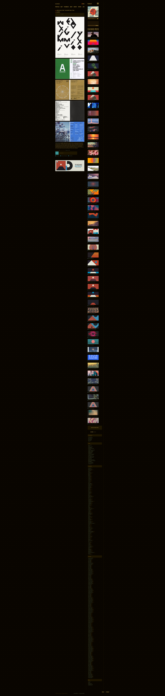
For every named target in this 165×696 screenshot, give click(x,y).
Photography (90, 521)
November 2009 (90, 649)
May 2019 (89, 561)
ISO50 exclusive (90, 508)
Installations (90, 503)
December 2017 (90, 571)
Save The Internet (90, 462)
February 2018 (90, 569)
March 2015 (89, 597)
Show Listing (90, 536)
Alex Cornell (90, 438)
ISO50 (89, 507)
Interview (89, 505)
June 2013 (89, 614)
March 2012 (89, 626)
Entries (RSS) (76, 693)
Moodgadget (90, 461)
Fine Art (89, 491)
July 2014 (89, 603)
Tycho (89, 545)
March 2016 (89, 588)
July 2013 (89, 613)
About (71, 6)
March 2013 (89, 616)
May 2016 (89, 586)
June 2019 (89, 560)
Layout (89, 510)
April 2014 (89, 606)
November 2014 (90, 600)
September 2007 (90, 670)
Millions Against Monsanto (91, 460)
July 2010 (89, 642)
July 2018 (89, 565)
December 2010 (90, 638)
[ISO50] (58, 3)
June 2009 (89, 653)
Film (88, 490)
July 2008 (89, 662)
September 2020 (90, 558)
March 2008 (89, 665)
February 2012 (90, 627)
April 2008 (89, 664)
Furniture (89, 493)
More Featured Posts (95, 427)
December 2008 (90, 658)
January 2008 (90, 667)
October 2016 (90, 582)
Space (89, 538)
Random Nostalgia (90, 531)
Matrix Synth (90, 458)
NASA (89, 518)
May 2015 (89, 595)
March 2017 (89, 578)
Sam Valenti (89, 440)
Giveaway (89, 495)
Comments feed (90, 684)
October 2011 (90, 630)
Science (89, 534)
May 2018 (89, 567)
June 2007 (89, 671)
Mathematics (90, 513)
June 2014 (89, 604)
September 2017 (90, 573)
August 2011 (90, 632)
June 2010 (89, 643)
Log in (89, 682)
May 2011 (89, 634)
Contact (75, 6)
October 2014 (90, 601)
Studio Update (90, 540)
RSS (83, 3)
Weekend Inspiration (91, 552)
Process (89, 526)
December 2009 (90, 648)
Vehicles (89, 547)
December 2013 (90, 609)
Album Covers (90, 469)
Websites (89, 551)
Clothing (89, 478)
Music (89, 517)
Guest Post (89, 497)
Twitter (79, 6)
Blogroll (89, 474)
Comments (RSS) (81, 693)
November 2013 (90, 610)
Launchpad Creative (91, 457)
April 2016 (89, 587)
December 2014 (90, 599)
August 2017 (90, 574)
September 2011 (90, 631)
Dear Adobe (89, 483)
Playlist (93, 3)
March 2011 (89, 636)
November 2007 (90, 668)
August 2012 (90, 622)
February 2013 (90, 617)
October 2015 (90, 591)
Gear (89, 494)
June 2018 (89, 566)
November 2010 (90, 639)
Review (89, 533)
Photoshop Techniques (91, 523)
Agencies (89, 468)
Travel (89, 542)
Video (89, 548)
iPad (88, 506)
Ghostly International (91, 448)
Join (83, 6)
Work (89, 553)
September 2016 (90, 583)
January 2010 (90, 647)
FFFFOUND (90, 447)
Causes (89, 477)
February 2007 (90, 674)
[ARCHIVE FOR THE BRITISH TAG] (64, 10)
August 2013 (90, 612)
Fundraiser (89, 492)
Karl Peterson (90, 455)
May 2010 (89, 644)
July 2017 (89, 575)
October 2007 (90, 669)
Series (89, 535)
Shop (62, 6)
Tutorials (89, 544)
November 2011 (90, 629)
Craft (89, 482)
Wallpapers (89, 549)
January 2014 (90, 608)
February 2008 (90, 666)
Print (69, 150)
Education (89, 487)
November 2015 (90, 590)
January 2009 (90, 657)
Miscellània (89, 514)
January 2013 (90, 618)
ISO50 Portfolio (90, 452)
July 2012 (89, 623)
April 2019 (89, 562)
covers (89, 481)
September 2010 (90, 641)
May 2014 (89, 605)
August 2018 (90, 564)
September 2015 (90, 592)
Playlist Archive (93, 18)
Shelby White (90, 439)
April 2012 (89, 625)
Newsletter (89, 519)
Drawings (89, 486)
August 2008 (90, 661)
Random (89, 530)
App (88, 471)
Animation (89, 470)
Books (89, 475)
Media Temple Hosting (93, 432)
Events (89, 488)
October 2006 (90, 677)
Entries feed (90, 683)
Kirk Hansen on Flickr (91, 456)
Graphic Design (90, 496)
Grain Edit (89, 449)
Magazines (89, 512)
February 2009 (90, 656)
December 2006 (90, 676)
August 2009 (90, 651)
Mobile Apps (90, 516)
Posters (67, 150)
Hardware (89, 499)
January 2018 (90, 570)
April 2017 (89, 577)
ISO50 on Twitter (90, 451)
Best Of (89, 473)
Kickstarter (89, 509)
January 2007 (90, 675)
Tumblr (89, 543)
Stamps (89, 539)
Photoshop (89, 522)
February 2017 (90, 579)
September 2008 (90, 660)
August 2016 (90, 584)
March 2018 (89, 568)
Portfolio (57, 6)
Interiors (89, 504)
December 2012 (90, 619)
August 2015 (90, 593)
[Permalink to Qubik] (57, 12)
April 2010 (89, 645)
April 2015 (89, 596)
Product (89, 527)
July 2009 (89, 652)
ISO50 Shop (90, 453)
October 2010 (90, 640)
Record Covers (90, 532)
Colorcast (89, 479)
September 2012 (90, 621)
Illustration (89, 500)
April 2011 (89, 635)
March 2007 (89, 673)
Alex (62, 14)
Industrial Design (90, 501)
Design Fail (89, 484)
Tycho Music (66, 6)
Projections (89, 529)
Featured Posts (93, 29)
